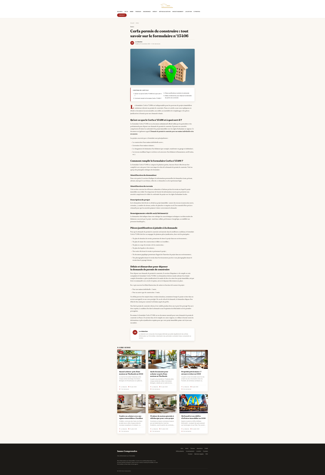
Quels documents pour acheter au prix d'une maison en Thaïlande (159, 374)
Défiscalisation (165, 11)
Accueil (120, 11)
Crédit (155, 11)
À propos (197, 11)
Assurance (147, 11)
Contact (122, 15)
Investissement (177, 11)
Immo (131, 11)
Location (188, 11)
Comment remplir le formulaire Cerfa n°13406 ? (148, 98)
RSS (207, 454)
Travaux (138, 11)
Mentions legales (199, 454)
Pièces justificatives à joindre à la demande (177, 93)
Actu (126, 11)
